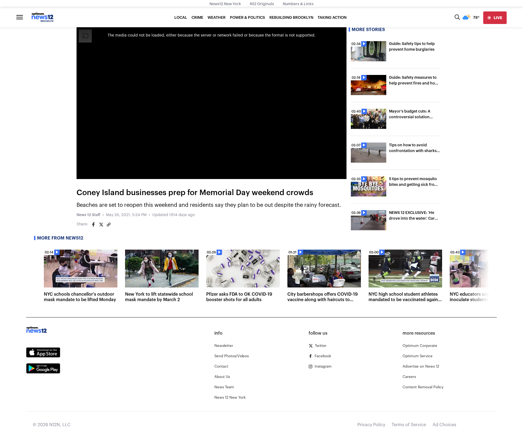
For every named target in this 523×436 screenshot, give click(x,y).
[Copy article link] (109, 224)
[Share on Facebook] (93, 224)
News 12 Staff (88, 215)
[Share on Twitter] (101, 224)
